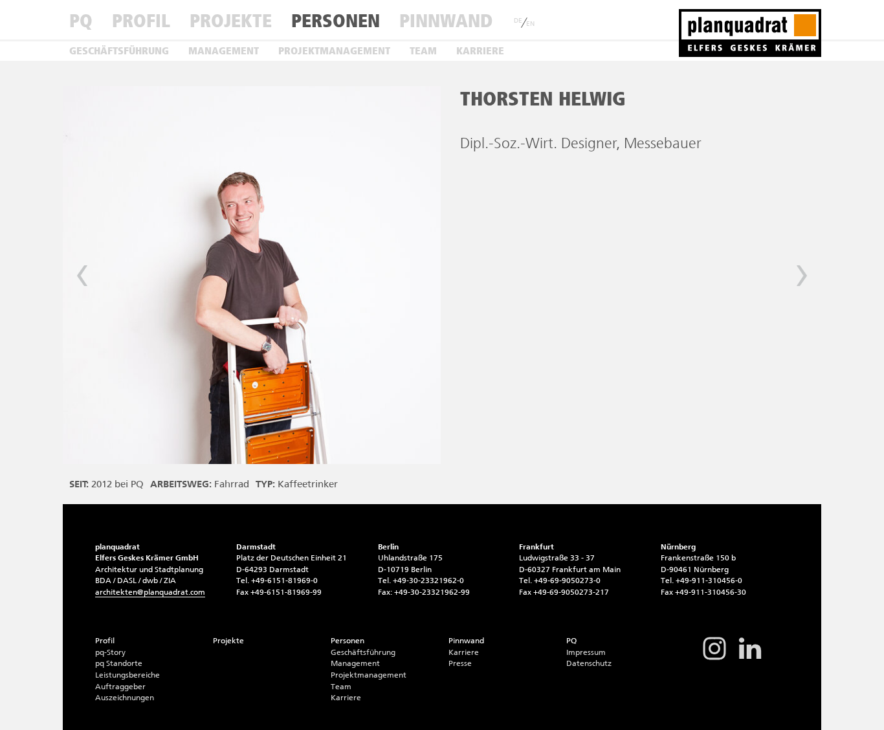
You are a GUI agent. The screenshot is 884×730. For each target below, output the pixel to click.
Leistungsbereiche (127, 675)
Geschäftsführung (119, 51)
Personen (335, 21)
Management (223, 51)
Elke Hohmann (801, 275)
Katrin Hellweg (82, 275)
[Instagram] (714, 658)
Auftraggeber (120, 686)
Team (423, 51)
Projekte (231, 21)
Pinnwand (445, 21)
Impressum (586, 652)
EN (530, 24)
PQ (81, 21)
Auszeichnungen (124, 697)
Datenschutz (589, 663)
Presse (460, 663)
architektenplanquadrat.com (150, 592)
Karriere (480, 51)
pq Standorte (118, 663)
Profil (141, 21)
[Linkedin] (750, 658)
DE (518, 21)
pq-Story (110, 652)
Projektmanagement (334, 51)
